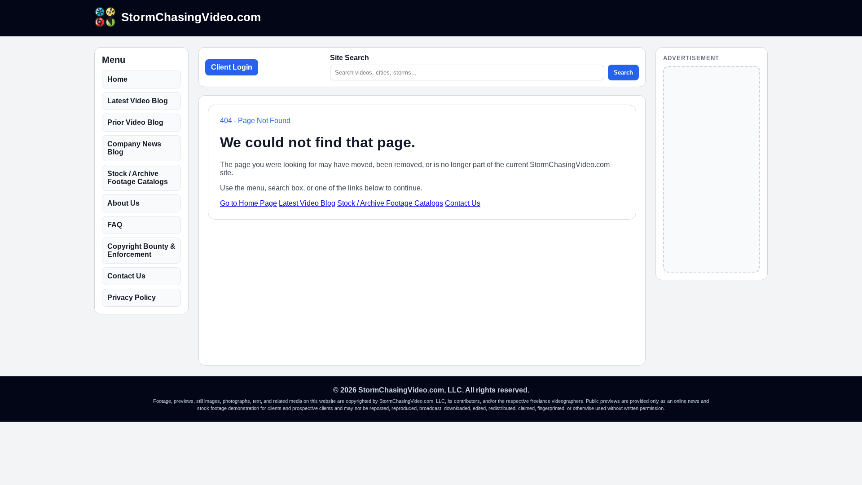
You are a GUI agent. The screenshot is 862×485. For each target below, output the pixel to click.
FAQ (114, 225)
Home (117, 79)
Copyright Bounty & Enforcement (141, 250)
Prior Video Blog (135, 122)
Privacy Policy (131, 297)
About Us (123, 203)
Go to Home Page (248, 203)
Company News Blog (134, 148)
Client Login (231, 67)
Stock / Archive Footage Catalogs (137, 177)
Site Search (349, 58)
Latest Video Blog (137, 101)
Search (623, 72)
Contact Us (126, 276)
